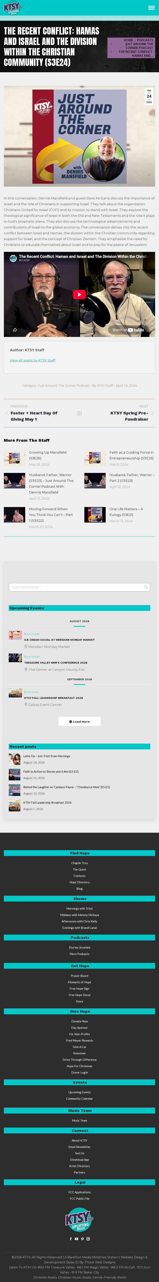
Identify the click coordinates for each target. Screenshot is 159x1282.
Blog (79, 888)
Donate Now (79, 1021)
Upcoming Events (79, 1092)
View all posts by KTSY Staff (32, 360)
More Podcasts (79, 954)
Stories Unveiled (79, 947)
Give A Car (79, 1047)
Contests (80, 875)
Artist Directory (79, 1166)
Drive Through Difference (80, 1059)
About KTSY (79, 1140)
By (102, 385)
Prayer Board (79, 975)
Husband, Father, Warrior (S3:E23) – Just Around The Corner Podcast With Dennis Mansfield (51, 483)
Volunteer (79, 1053)
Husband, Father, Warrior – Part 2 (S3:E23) (132, 478)
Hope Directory (79, 882)
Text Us (79, 1153)
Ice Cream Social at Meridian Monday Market (59, 639)
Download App (79, 1159)
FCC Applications (79, 1192)
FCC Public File (79, 1198)
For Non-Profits (79, 1034)
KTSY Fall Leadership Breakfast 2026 (53, 697)
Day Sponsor (79, 1027)
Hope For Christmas (79, 1066)
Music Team (79, 1120)
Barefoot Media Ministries (86, 1257)
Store (79, 1001)
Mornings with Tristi (79, 908)
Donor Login (79, 1072)
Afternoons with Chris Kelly (79, 921)
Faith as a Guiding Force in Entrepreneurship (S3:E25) (132, 455)
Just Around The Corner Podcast (63, 385)
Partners (79, 1172)
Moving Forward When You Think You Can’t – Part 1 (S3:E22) (51, 515)
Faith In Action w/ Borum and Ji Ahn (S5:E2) (51, 771)
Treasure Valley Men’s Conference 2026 (55, 662)
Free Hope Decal (79, 995)
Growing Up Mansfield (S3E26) (48, 455)
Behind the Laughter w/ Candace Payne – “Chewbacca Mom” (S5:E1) (66, 787)
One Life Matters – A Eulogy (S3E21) (126, 512)
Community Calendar (79, 1098)
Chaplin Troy (79, 863)
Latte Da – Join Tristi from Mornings (46, 756)
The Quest (79, 869)
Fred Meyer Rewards (79, 1040)
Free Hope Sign (79, 988)
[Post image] (14, 458)
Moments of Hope (79, 982)
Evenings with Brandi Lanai (79, 927)
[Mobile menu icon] (151, 7)
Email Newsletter (79, 1147)
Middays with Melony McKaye (79, 915)
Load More (81, 721)
